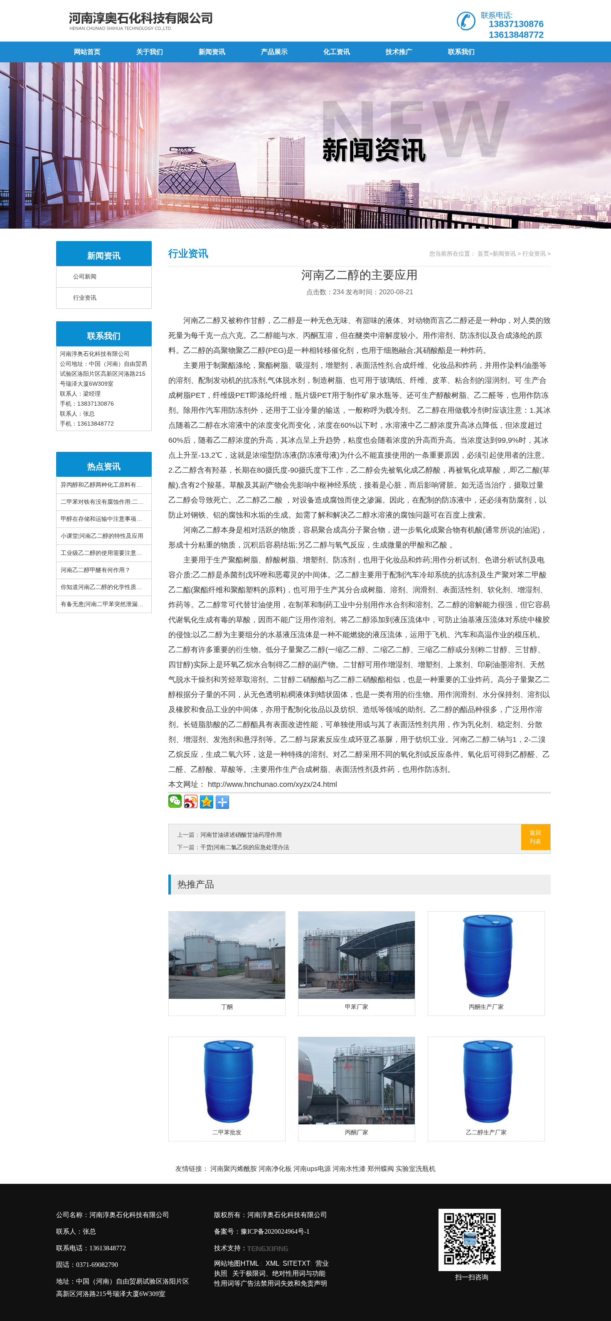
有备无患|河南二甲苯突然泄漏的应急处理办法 (119, 604)
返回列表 (535, 837)
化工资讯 (336, 51)
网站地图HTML (236, 1263)
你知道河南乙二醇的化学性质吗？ (104, 587)
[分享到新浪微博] (190, 801)
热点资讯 (104, 466)
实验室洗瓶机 (416, 1168)
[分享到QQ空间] (206, 801)
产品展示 (274, 51)
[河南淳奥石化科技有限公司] (180, 21)
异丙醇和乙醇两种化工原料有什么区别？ (113, 485)
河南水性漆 (349, 1168)
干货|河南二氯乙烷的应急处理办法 (244, 847)
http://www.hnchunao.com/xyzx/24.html (271, 784)
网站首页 (87, 51)
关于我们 (149, 51)
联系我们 (461, 51)
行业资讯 (84, 298)
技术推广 (399, 51)
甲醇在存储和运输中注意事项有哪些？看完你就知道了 (130, 519)
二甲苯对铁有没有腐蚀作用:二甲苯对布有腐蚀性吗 (125, 502)
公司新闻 (84, 277)
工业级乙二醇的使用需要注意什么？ (107, 553)
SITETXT (296, 1263)
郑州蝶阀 (380, 1168)
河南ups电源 (312, 1168)
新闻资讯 (212, 51)
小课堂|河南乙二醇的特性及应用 (102, 536)
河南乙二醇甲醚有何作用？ (96, 570)
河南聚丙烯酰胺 (233, 1168)
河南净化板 (275, 1168)
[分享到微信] (175, 801)
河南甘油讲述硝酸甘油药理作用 (241, 834)
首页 (483, 253)
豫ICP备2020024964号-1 (275, 1231)
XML (272, 1263)
